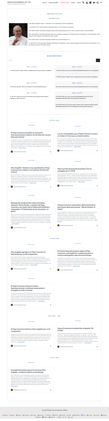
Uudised (73, 2)
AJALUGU (44, 2)
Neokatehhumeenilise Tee (19, 2)
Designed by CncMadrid (61, 410)
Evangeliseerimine (53, 2)
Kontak (79, 2)
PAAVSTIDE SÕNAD (64, 2)
